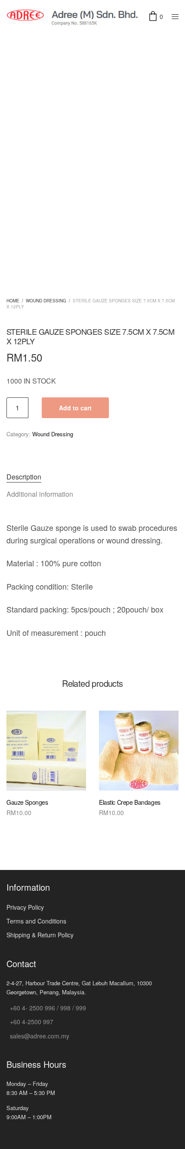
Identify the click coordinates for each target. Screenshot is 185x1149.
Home (12, 301)
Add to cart (75, 407)
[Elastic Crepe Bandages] (139, 750)
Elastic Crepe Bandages (129, 802)
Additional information (39, 494)
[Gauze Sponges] (46, 750)
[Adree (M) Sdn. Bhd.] (72, 16)
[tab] (92, 476)
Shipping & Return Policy (40, 934)
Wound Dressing (46, 301)
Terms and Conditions (36, 921)
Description (23, 477)
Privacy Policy (25, 907)
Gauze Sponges (27, 802)
